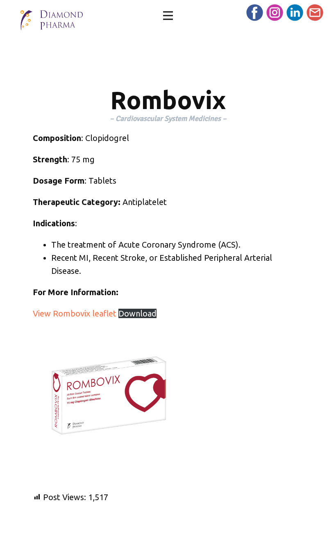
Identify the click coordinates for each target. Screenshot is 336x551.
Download (137, 313)
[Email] (314, 12)
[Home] (51, 20)
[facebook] (254, 12)
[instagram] (274, 12)
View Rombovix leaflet (75, 313)
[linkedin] (294, 12)
